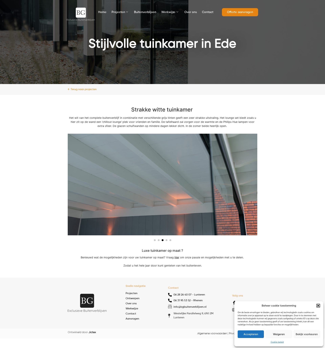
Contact (207, 12)
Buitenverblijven (145, 12)
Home (102, 12)
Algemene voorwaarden (212, 333)
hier (177, 257)
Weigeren (279, 334)
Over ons (190, 12)
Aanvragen (132, 319)
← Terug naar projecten (82, 89)
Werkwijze (168, 12)
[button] (318, 305)
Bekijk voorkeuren (307, 334)
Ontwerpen (132, 298)
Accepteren (251, 334)
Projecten (118, 12)
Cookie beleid (277, 342)
